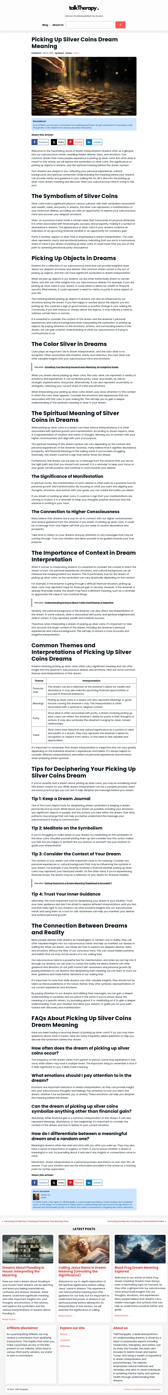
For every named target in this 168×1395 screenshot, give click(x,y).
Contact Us (129, 1389)
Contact (65, 1340)
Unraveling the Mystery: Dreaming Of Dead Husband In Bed (135, 1221)
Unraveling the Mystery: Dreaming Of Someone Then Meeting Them (36, 1221)
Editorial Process (142, 1389)
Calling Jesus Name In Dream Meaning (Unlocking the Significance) (82, 1271)
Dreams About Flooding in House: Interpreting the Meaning (23, 1271)
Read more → (10, 1319)
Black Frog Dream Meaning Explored (136, 1269)
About (63, 1334)
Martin (76, 53)
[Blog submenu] (49, 25)
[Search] (120, 24)
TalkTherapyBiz (21, 1389)
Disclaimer (156, 1389)
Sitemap (65, 1346)
